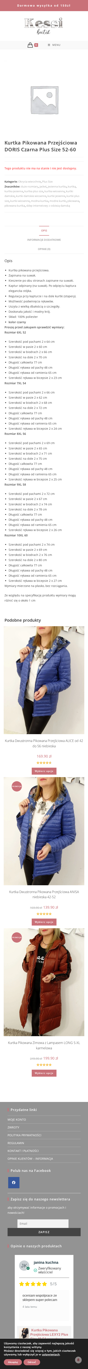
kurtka (72, 186)
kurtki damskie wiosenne (31, 196)
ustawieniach (51, 1354)
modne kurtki (58, 201)
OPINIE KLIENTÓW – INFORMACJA (30, 1159)
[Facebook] (13, 1182)
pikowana (73, 201)
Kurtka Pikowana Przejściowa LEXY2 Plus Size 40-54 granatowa (49, 1334)
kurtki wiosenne (20, 201)
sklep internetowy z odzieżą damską (48, 205)
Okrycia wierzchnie (29, 181)
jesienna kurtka (57, 186)
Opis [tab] (44, 230)
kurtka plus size (33, 191)
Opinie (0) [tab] (44, 249)
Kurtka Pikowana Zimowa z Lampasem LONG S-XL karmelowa (44, 1045)
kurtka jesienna (14, 191)
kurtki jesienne (56, 196)
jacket (43, 186)
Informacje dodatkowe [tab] (44, 240)
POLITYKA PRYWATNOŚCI (24, 1135)
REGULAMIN (16, 1143)
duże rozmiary (29, 186)
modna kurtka (39, 201)
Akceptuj (13, 1362)
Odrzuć (32, 1362)
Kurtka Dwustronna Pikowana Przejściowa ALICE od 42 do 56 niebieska (44, 743)
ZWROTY (13, 1127)
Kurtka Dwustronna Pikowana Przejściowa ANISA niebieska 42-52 (44, 894)
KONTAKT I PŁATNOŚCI (23, 1151)
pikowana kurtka (15, 205)
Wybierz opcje (44, 771)
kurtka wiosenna (54, 191)
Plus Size (47, 181)
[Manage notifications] (78, 1360)
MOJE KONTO (17, 1119)
